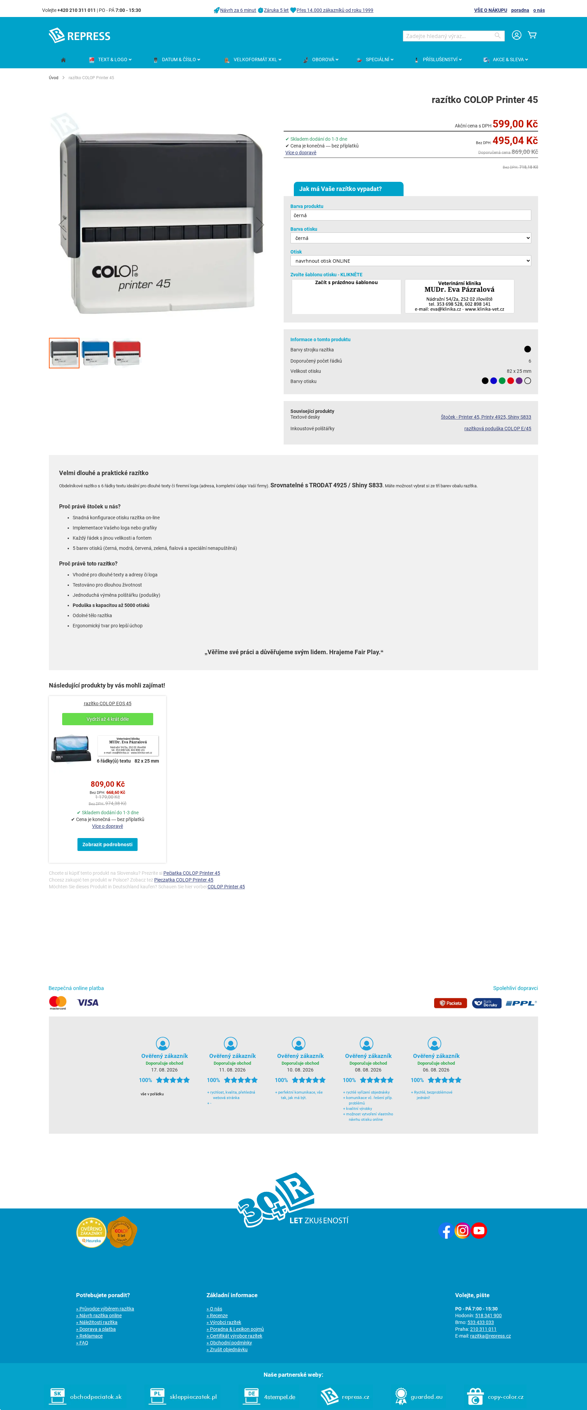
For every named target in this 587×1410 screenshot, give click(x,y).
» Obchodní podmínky (229, 1342)
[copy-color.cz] (495, 1406)
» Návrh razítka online (99, 1315)
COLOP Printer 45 (226, 886)
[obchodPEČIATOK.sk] (85, 1406)
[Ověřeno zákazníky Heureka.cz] (91, 1246)
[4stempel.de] (268, 1406)
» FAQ (82, 1342)
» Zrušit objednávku (227, 1349)
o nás (539, 10)
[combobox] (454, 36)
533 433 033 (480, 1322)
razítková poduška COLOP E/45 (497, 428)
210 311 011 (483, 1329)
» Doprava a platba (96, 1329)
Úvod (53, 77)
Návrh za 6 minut (238, 10)
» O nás (214, 1308)
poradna (520, 10)
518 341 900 (488, 1315)
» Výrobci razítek (224, 1322)
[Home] (63, 60)
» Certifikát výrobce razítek (234, 1336)
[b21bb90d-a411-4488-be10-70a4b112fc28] (459, 297)
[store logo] (79, 35)
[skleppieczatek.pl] (182, 1406)
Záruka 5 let (276, 10)
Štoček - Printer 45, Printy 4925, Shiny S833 (486, 417)
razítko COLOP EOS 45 (107, 703)
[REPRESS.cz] (345, 1406)
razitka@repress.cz (490, 1336)
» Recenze (217, 1315)
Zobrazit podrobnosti (107, 844)
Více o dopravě (300, 152)
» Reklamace (89, 1336)
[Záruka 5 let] (122, 1246)
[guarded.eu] (418, 1406)
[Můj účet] (517, 36)
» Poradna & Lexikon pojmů (235, 1329)
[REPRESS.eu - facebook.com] (446, 1237)
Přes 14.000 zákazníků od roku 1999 (335, 10)
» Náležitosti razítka (97, 1322)
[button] (62, 224)
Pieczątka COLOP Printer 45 (183, 880)
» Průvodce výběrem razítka (105, 1308)
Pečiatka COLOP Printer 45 (191, 873)
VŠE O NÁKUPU (490, 10)
